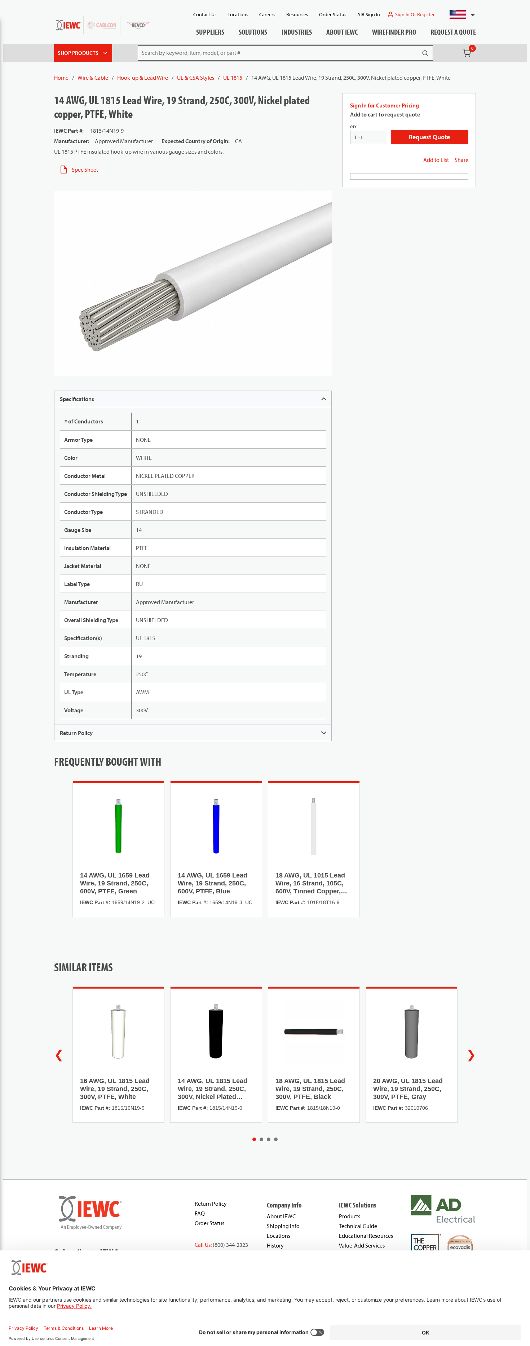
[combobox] (459, 14)
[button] (459, 14)
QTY (353, 126)
